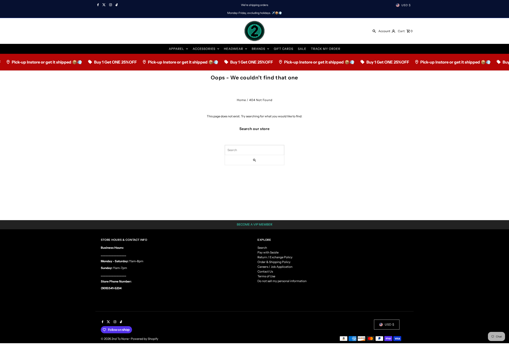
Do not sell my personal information (282, 281)
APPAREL (176, 49)
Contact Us (265, 271)
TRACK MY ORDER (325, 49)
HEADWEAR (233, 49)
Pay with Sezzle (268, 252)
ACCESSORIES (204, 49)
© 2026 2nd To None (115, 339)
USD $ (406, 5)
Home (241, 100)
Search (262, 248)
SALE (302, 49)
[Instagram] (110, 5)
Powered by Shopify (144, 339)
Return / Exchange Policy (274, 257)
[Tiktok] (116, 5)
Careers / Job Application (274, 267)
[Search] (374, 31)
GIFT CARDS (283, 49)
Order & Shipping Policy (273, 262)
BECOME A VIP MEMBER (254, 224)
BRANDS (258, 49)
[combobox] (254, 150)
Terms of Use (266, 276)
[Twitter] (103, 5)
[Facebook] (97, 5)
